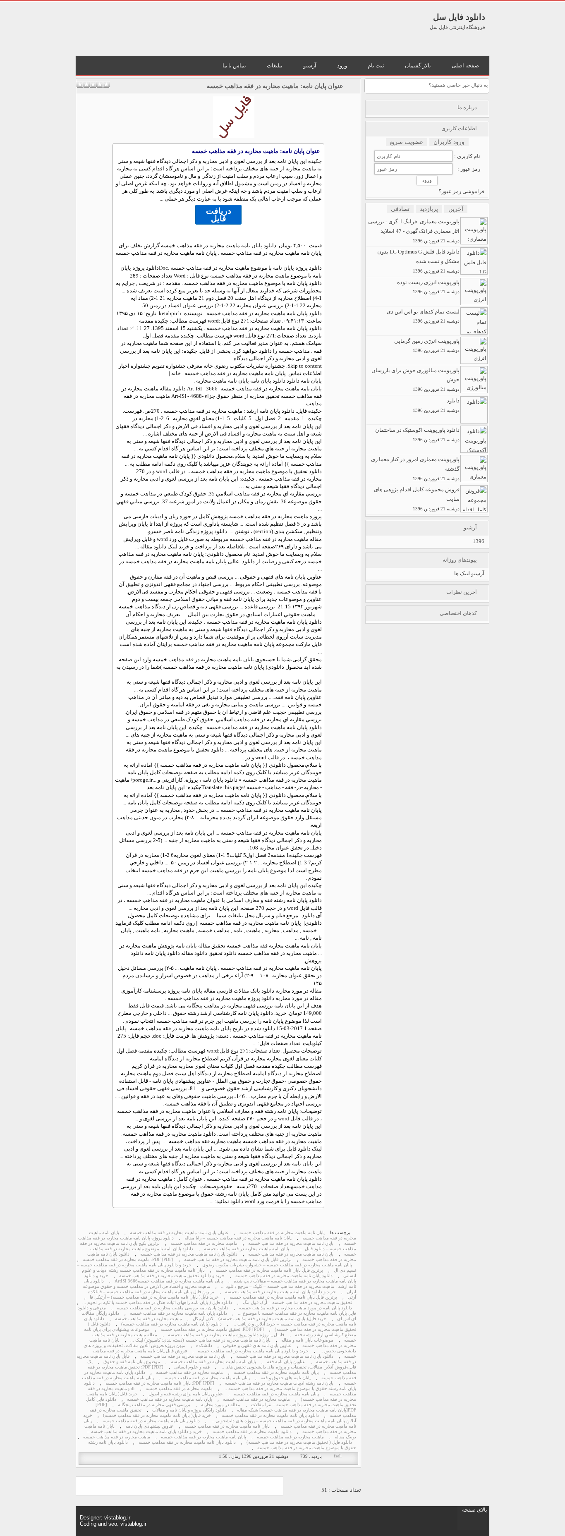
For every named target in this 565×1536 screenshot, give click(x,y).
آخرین (455, 209)
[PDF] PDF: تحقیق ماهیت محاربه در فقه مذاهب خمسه (212, 1329)
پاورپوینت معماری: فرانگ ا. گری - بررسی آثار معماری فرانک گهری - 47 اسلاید (414, 230)
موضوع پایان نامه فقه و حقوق (131, 1361)
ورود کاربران (448, 142)
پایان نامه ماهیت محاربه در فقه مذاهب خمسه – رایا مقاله (238, 1238)
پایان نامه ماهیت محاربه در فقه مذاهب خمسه (282, 1232)
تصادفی (400, 209)
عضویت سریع (406, 142)
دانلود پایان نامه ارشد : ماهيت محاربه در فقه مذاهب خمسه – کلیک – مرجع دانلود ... (220, 1284)
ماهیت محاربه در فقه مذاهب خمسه (203, 1243)
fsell (338, 1456)
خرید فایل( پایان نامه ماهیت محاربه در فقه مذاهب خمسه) (157, 1415)
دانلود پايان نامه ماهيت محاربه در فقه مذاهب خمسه (188, 1254)
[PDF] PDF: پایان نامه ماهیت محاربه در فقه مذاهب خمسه (159, 1383)
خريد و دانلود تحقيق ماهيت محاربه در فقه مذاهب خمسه (172, 1275)
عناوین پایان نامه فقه (298, 697)
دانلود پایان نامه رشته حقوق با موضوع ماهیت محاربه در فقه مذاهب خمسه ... (220, 1386)
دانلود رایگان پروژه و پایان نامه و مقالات (189, 1410)
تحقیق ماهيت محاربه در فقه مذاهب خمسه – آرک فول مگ (297, 1302)
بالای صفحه (474, 1510)
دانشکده (204, 1345)
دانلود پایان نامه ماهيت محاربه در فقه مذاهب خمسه (284, 1275)
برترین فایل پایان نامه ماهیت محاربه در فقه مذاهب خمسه (238, 1259)
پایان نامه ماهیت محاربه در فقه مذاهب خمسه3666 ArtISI (169, 1281)
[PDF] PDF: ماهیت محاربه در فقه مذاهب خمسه (128, 1259)
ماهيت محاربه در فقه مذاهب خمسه (148, 1318)
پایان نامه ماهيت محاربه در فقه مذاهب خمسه (290, 1254)
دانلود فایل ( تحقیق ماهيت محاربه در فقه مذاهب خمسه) (299, 1442)
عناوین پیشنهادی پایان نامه (149, 1426)
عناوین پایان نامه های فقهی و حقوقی (257, 1345)
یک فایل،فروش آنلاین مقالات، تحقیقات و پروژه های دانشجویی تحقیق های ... (221, 1364)
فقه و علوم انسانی (192, 1367)
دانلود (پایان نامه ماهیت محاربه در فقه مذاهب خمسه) (171, 1324)
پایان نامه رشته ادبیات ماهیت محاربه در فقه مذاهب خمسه (279, 1383)
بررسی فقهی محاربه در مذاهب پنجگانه (154, 1404)
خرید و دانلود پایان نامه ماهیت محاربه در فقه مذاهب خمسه (280, 1292)
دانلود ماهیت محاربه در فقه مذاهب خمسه (252, 1431)
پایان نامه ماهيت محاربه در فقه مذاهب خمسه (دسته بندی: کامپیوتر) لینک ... (200, 1340)
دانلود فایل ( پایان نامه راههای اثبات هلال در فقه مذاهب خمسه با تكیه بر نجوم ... (157, 1302)
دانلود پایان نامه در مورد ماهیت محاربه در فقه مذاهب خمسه (295, 1308)
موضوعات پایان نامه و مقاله (307, 1340)
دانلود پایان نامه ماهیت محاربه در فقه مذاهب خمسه (178, 1313)
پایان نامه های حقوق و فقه (286, 1378)
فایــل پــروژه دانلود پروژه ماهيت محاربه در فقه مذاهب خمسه (226, 1335)
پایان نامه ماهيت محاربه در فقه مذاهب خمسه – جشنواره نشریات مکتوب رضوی (277, 1265)
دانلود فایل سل (459, 17)
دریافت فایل (218, 214)
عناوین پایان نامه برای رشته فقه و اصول (185, 1394)
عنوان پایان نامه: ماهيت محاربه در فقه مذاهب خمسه (275, 86)
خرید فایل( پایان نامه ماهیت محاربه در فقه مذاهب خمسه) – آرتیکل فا (154, 1297)
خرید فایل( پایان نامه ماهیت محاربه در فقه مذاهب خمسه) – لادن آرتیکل (259, 1318)
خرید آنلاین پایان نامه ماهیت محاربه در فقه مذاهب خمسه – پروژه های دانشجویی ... (219, 1418)
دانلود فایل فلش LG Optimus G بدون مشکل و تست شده (418, 261)
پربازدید (429, 209)
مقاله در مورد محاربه (220, 1404)
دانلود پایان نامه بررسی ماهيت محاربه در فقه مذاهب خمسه (172, 1308)
